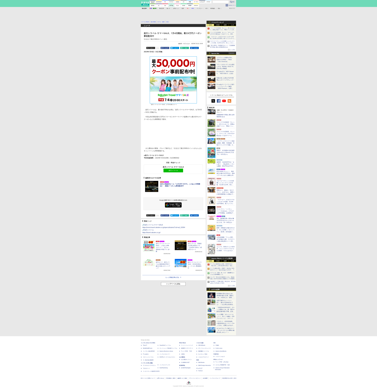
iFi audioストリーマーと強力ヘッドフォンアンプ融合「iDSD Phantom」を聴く (225, 86)
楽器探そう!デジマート (187, 348)
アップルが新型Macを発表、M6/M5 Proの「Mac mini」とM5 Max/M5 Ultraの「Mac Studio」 (221, 265)
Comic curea (218, 348)
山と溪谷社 (182, 357)
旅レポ (168, 8)
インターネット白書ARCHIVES (151, 371)
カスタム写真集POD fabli (222, 365)
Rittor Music (182, 343)
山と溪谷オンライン (186, 359)
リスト (157, 48)
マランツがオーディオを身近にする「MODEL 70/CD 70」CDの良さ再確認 (226, 66)
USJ (206, 8)
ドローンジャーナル (148, 357)
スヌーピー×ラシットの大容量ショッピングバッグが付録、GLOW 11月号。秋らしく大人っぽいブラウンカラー (222, 42)
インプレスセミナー (165, 354)
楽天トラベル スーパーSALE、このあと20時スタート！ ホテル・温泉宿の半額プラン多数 (163, 247)
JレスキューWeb (202, 354)
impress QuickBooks (220, 351)
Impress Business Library (166, 351)
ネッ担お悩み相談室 (148, 360)
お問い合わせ (160, 378)
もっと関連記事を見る (172, 277)
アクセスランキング (217, 22)
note (186, 48)
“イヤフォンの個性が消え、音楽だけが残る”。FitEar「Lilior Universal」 (225, 59)
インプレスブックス (165, 365)
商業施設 (212, 8)
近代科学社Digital (185, 368)
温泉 (183, 8)
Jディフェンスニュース (204, 348)
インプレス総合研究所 (149, 351)
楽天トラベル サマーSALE (173, 167)
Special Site (215, 53)
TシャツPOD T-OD (186, 351)
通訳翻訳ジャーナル (203, 351)
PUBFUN (216, 354)
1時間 (210, 25)
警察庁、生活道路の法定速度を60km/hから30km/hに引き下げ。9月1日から (225, 152)
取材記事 (161, 8)
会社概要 (205, 378)
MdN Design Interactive (204, 365)
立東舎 (183, 354)
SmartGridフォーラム (165, 345)
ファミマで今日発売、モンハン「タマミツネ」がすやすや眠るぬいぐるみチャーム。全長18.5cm (222, 34)
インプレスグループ (215, 378)
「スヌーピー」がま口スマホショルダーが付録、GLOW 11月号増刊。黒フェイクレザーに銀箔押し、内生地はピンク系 (222, 38)
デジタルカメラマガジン (149, 365)
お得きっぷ (176, 8)
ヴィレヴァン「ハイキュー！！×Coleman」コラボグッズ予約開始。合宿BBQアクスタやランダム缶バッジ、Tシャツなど (226, 213)
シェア (166, 48)
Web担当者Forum (147, 348)
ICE (214, 343)
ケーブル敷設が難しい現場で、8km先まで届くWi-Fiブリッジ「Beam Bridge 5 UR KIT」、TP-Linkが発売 (222, 270)
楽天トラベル (173, 170)
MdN (197, 360)
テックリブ (199, 368)
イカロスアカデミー (203, 357)
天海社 (217, 345)
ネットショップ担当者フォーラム (168, 348)
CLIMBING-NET (185, 362)
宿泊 (219, 8)
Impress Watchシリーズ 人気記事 (222, 258)
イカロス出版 (199, 343)
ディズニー (200, 8)
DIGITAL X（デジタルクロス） (168, 357)
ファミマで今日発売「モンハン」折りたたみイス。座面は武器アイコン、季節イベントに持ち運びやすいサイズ (222, 29)
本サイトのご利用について (148, 378)
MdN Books (201, 362)
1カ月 (232, 25)
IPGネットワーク (218, 359)
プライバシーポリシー (195, 378)
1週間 (225, 25)
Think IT (145, 345)
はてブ (176, 48)
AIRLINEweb (201, 345)
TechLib (200, 370)
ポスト (152, 48)
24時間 (218, 25)
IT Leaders (146, 354)
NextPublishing (164, 368)
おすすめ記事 (215, 289)
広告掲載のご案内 (170, 378)
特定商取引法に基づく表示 (229, 378)
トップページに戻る (173, 284)
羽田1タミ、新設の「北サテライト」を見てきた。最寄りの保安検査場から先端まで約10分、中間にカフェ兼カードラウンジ (226, 194)
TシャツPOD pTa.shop (221, 362)
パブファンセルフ (220, 356)
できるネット (146, 368)
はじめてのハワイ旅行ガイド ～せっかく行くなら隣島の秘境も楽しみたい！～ (225, 330)
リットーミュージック (187, 345)
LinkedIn (196, 48)
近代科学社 (182, 365)
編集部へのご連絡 (182, 378)
